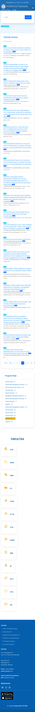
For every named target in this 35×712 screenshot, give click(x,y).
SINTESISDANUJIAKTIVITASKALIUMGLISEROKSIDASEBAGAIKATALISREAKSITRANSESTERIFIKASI (15, 98)
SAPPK (12, 540)
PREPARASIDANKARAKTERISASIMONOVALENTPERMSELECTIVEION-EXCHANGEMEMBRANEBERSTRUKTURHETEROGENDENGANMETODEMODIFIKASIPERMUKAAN (17, 181)
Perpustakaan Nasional (9, 641)
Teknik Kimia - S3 (10, 413)
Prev (10, 363)
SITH (11, 579)
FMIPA (12, 463)
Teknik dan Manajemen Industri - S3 (16, 407)
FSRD (12, 475)
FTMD (12, 501)
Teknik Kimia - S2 (10, 418)
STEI (11, 592)
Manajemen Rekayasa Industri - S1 (15, 396)
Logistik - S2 (9, 404)
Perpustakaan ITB (7, 631)
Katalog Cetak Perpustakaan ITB (11, 635)
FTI (11, 488)
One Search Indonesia (8, 644)
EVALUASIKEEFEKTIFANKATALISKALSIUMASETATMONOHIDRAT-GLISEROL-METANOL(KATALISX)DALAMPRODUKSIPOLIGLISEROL (17, 146)
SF (11, 566)
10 (31, 363)
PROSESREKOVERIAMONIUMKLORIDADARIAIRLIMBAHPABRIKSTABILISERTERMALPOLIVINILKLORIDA (17, 337)
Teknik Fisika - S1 (10, 390)
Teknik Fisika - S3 (10, 410)
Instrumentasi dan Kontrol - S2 (14, 387)
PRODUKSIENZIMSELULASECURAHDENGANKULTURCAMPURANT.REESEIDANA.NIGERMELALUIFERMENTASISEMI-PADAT (17, 227)
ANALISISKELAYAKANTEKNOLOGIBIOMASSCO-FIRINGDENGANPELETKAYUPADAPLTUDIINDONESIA (17, 50)
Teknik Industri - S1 (11, 393)
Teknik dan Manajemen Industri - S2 (16, 384)
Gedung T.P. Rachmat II (7, 657)
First (5, 363)
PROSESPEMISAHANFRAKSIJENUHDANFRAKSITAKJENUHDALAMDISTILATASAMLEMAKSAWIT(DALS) (16, 83)
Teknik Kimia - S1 (10, 382)
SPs (11, 605)
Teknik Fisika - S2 (10, 415)
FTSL (12, 527)
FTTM (12, 514)
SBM (11, 553)
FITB (11, 450)
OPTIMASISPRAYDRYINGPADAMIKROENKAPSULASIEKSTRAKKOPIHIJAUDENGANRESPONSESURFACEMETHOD (16, 352)
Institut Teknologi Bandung (10, 628)
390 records (8, 41)
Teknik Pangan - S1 (11, 401)
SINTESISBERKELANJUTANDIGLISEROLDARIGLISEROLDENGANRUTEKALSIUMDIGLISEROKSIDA (17, 304)
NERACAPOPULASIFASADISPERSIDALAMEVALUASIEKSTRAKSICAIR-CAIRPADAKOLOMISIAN (16, 214)
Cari (29, 17)
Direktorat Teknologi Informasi (11, 638)
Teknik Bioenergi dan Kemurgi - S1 (15, 398)
